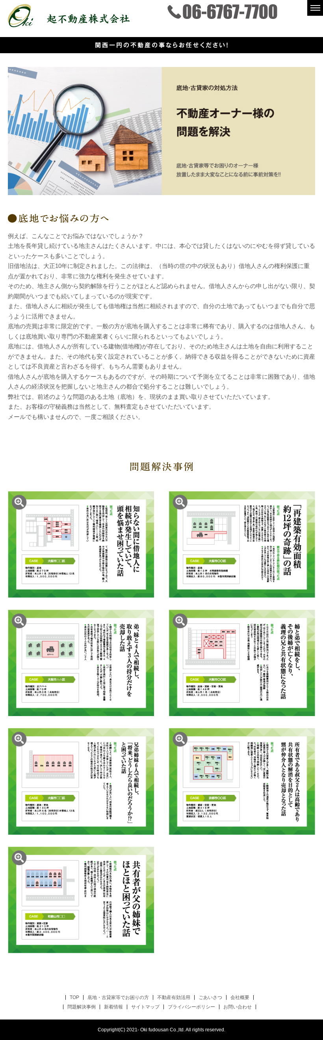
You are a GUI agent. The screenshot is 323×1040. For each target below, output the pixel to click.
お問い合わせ (237, 1007)
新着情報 (113, 1007)
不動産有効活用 (173, 997)
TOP (74, 997)
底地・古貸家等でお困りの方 (118, 997)
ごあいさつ (210, 997)
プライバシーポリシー (191, 1007)
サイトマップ (145, 1007)
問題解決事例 (81, 1007)
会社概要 (239, 997)
